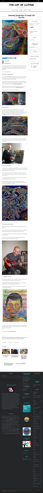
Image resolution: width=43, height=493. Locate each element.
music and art (17, 338)
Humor (34, 450)
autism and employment (5, 421)
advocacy (11, 417)
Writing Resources (36, 486)
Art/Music (18, 13)
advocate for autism (5, 337)
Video (34, 481)
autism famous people (36, 418)
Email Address (32, 47)
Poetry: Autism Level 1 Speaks (20, 363)
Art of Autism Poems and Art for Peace (36, 408)
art (14, 417)
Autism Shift (16, 421)
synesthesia (4, 433)
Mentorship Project (36, 461)
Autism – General (35, 414)
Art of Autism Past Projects (36, 404)
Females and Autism (36, 445)
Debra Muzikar (6, 426)
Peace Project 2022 (36, 466)
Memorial (34, 457)
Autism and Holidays (36, 416)
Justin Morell (7, 338)
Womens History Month (36, 483)
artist (17, 417)
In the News (35, 452)
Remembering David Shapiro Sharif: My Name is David (8, 363)
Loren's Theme (12, 338)
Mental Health (35, 459)
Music (34, 462)
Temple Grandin (35, 478)
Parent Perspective (36, 464)
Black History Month (36, 426)
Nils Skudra (17, 429)
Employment (35, 442)
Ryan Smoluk (7, 60)
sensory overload (9, 432)
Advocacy (34, 400)
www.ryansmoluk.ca (12, 331)
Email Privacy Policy (33, 58)
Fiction (34, 447)
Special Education (14, 432)
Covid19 (34, 435)
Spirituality (34, 476)
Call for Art (34, 431)
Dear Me (17, 425)
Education (34, 440)
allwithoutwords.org (19, 87)
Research (34, 471)
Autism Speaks (35, 421)
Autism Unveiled (10, 422)
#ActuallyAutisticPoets (36, 395)
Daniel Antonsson (13, 425)
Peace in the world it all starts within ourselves (14, 356)
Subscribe (26, 386)
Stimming (18, 432)
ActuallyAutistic (6, 417)
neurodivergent (5, 429)
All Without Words (12, 337)
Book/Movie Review (36, 428)
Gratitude (34, 449)
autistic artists (15, 424)
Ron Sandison (14, 430)
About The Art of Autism (36, 397)
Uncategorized (35, 480)
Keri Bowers (5, 428)
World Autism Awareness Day (12, 433)
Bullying (34, 430)
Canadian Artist (22, 337)
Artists (21, 13)
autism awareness (11, 421)
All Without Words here (18, 83)
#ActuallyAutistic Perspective (35, 392)
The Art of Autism (35, 66)
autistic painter (17, 337)
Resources (34, 473)
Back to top (38, 490)
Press (34, 469)
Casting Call (35, 433)
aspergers (12, 418)
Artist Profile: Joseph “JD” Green (5, 356)
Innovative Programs (36, 454)
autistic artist (8, 424)
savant (6, 432)
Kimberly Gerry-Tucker (12, 428)
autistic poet (8, 425)
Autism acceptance (16, 420)
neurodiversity (11, 429)
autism (9, 420)
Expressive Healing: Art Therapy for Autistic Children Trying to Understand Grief (24, 357)
